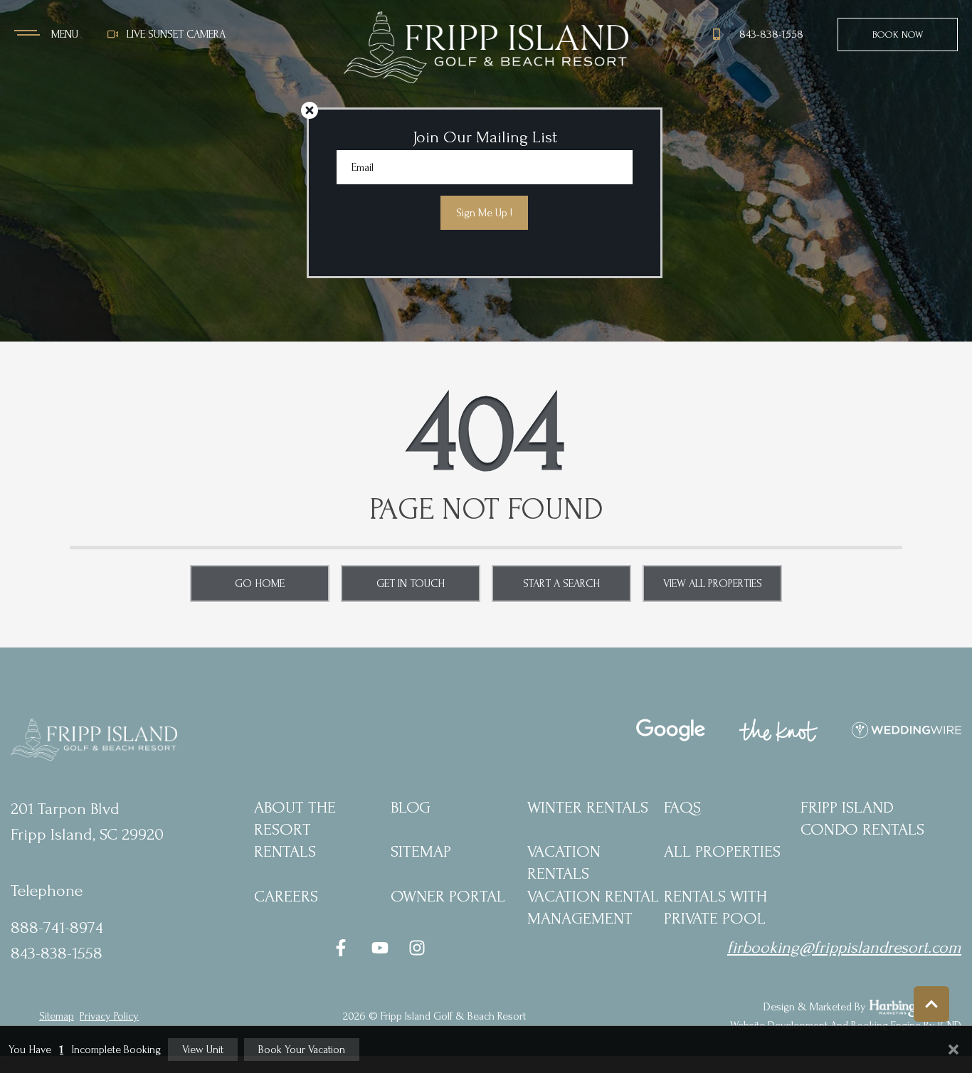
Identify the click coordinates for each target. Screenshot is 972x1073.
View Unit (202, 1049)
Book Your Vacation (301, 1049)
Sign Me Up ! (484, 212)
